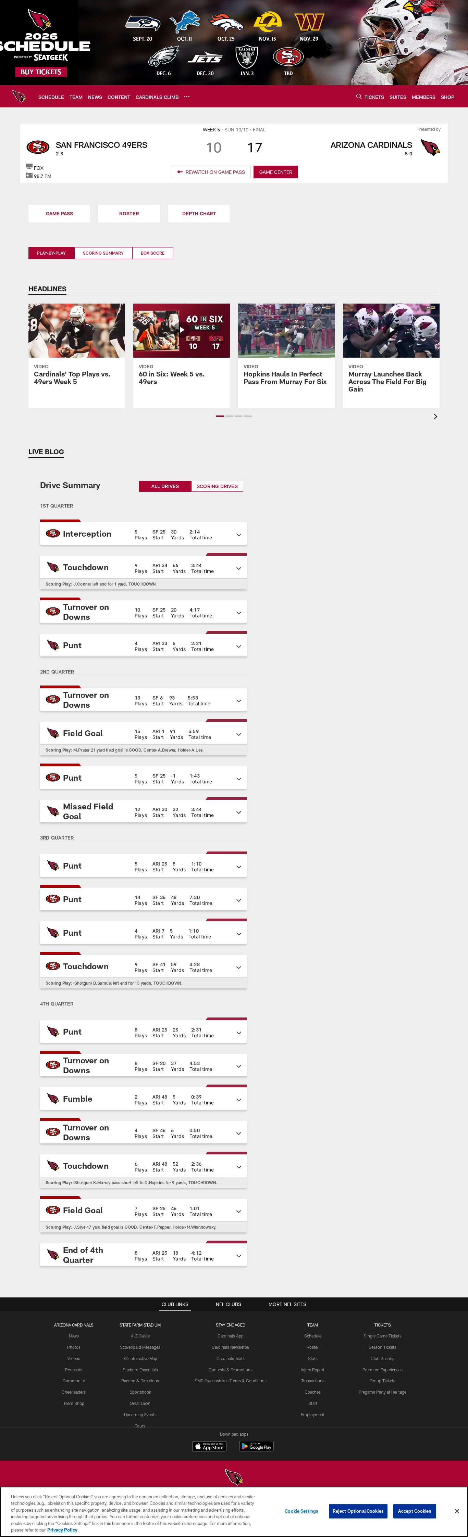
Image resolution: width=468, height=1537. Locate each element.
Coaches (313, 1391)
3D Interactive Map (140, 1358)
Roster (313, 1347)
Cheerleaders (74, 1391)
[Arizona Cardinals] (234, 1478)
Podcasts (73, 1369)
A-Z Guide (140, 1335)
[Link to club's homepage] (19, 96)
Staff (312, 1403)
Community (74, 1380)
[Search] (359, 96)
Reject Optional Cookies (358, 1511)
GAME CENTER (275, 172)
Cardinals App (231, 1335)
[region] (234, 1512)
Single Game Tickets (383, 1335)
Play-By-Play (51, 253)
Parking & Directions (140, 1380)
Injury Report (312, 1369)
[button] (220, 416)
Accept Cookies (414, 1511)
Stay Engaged (230, 1324)
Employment (312, 1414)
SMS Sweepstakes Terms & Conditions (231, 1380)
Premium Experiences (382, 1369)
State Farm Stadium (140, 1324)
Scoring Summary (103, 253)
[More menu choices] (186, 96)
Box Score (152, 253)
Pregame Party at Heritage (382, 1391)
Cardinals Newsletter (230, 1347)
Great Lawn (140, 1403)
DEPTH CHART (199, 213)
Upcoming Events (140, 1414)
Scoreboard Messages (140, 1347)
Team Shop (73, 1403)
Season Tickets (382, 1347)
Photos (74, 1347)
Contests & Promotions (231, 1369)
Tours (140, 1425)
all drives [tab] (165, 486)
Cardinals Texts (231, 1358)
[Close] (457, 1511)
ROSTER (129, 213)
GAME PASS (59, 213)
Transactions (312, 1380)
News (74, 1335)
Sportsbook (140, 1391)
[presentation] (437, 417)
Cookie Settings (301, 1511)
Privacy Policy (62, 1530)
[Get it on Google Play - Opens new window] (256, 1449)
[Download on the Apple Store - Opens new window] (209, 1447)
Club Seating (383, 1358)
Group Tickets (382, 1380)
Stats (313, 1358)
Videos (73, 1358)
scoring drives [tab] (217, 486)
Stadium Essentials (140, 1369)
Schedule (312, 1335)
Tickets (382, 1324)
